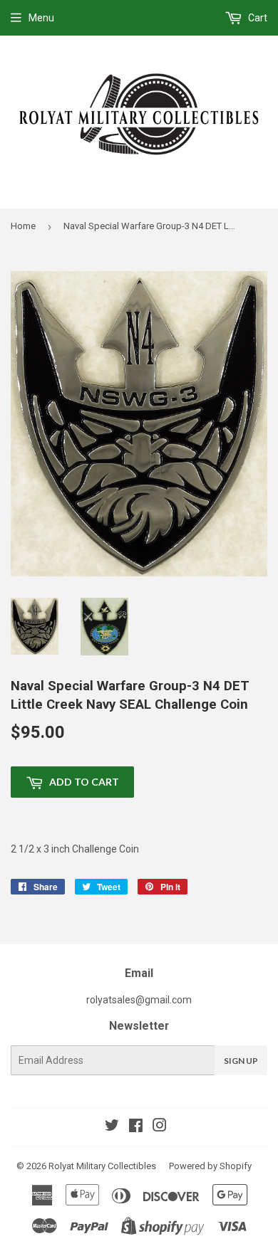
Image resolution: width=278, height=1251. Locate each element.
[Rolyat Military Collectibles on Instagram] (160, 1127)
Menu (41, 17)
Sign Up (241, 1060)
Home (23, 226)
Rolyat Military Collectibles (102, 1166)
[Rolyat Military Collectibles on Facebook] (135, 1127)
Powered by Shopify (210, 1166)
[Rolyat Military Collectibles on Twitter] (112, 1127)
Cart (256, 17)
